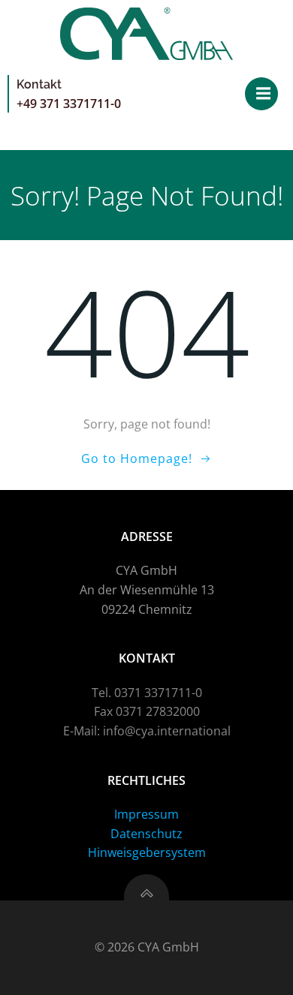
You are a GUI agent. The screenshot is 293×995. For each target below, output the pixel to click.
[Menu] (261, 93)
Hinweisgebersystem (147, 852)
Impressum (146, 814)
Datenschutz (146, 833)
